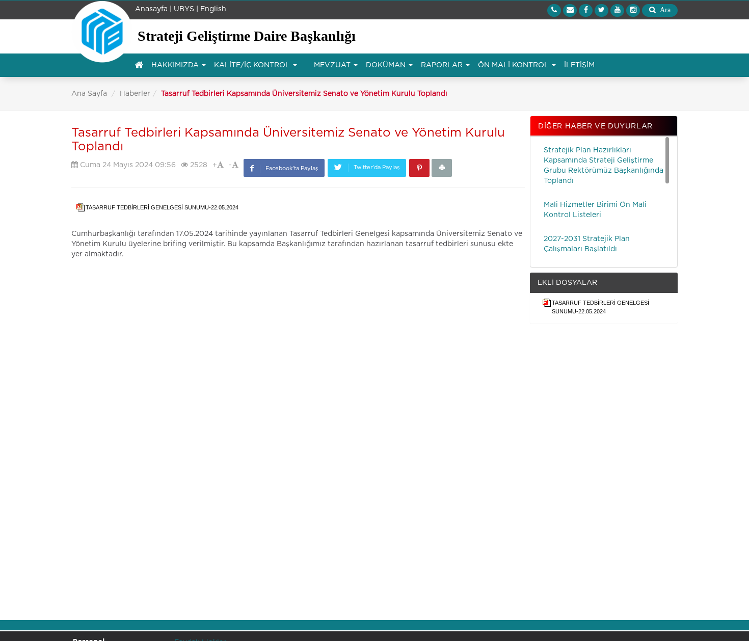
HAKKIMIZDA (176, 65)
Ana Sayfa (89, 93)
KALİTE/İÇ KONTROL (253, 65)
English (213, 9)
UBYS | (186, 9)
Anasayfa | (153, 9)
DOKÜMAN (387, 65)
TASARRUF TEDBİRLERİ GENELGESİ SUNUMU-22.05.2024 (164, 207)
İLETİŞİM (579, 65)
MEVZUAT (333, 65)
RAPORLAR (443, 65)
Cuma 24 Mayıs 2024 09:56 (127, 165)
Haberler (135, 93)
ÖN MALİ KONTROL (514, 65)
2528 (197, 165)
